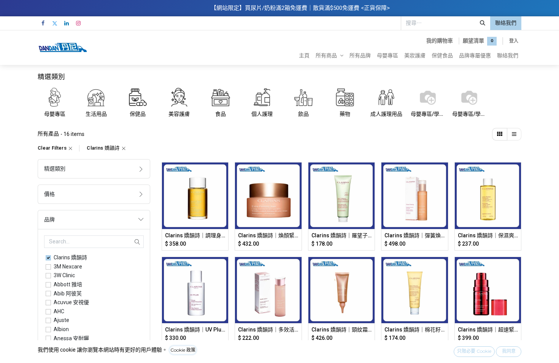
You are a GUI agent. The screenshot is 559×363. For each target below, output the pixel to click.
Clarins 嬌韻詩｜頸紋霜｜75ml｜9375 (341, 330)
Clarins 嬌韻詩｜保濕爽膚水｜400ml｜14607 (488, 235)
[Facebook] (43, 23)
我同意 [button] (509, 351)
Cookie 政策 (182, 350)
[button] (223, 191)
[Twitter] (54, 23)
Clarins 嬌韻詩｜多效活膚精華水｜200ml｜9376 (268, 330)
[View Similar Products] (223, 226)
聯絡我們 (505, 22)
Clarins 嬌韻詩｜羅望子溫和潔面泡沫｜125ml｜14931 (341, 235)
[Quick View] (223, 174)
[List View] (514, 134)
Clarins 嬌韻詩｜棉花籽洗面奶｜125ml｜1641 (414, 330)
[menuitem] (304, 55)
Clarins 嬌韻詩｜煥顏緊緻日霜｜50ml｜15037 (268, 235)
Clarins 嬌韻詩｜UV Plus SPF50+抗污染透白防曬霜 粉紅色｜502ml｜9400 (195, 330)
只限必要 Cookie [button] (474, 351)
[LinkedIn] (66, 23)
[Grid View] (499, 134)
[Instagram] (78, 23)
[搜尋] (482, 23)
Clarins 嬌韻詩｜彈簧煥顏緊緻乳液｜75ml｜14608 (414, 235)
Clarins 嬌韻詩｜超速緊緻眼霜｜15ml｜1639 (488, 330)
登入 (513, 41)
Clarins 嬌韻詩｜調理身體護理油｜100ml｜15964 (195, 235)
